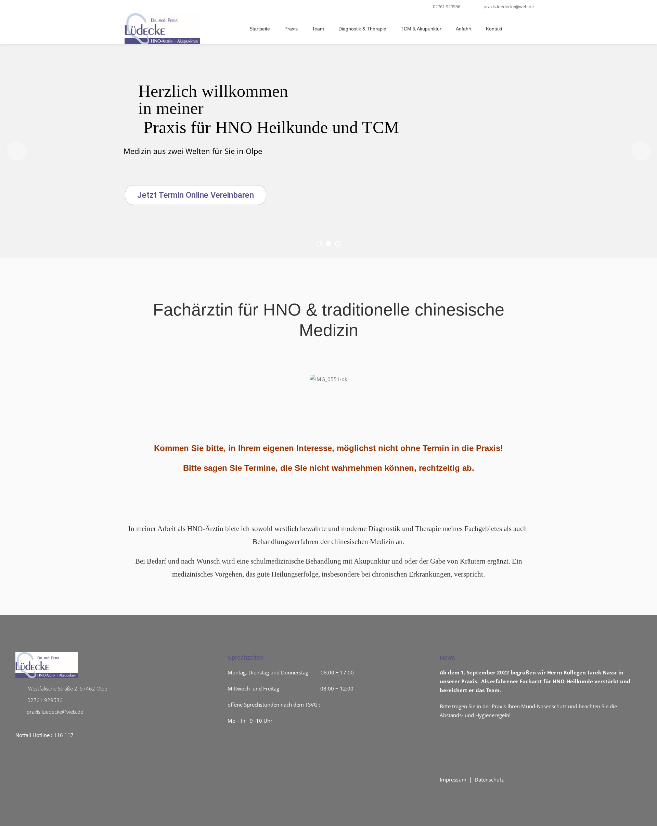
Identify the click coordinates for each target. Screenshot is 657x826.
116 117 (64, 735)
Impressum (453, 779)
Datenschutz (489, 779)
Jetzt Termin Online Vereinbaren (195, 195)
